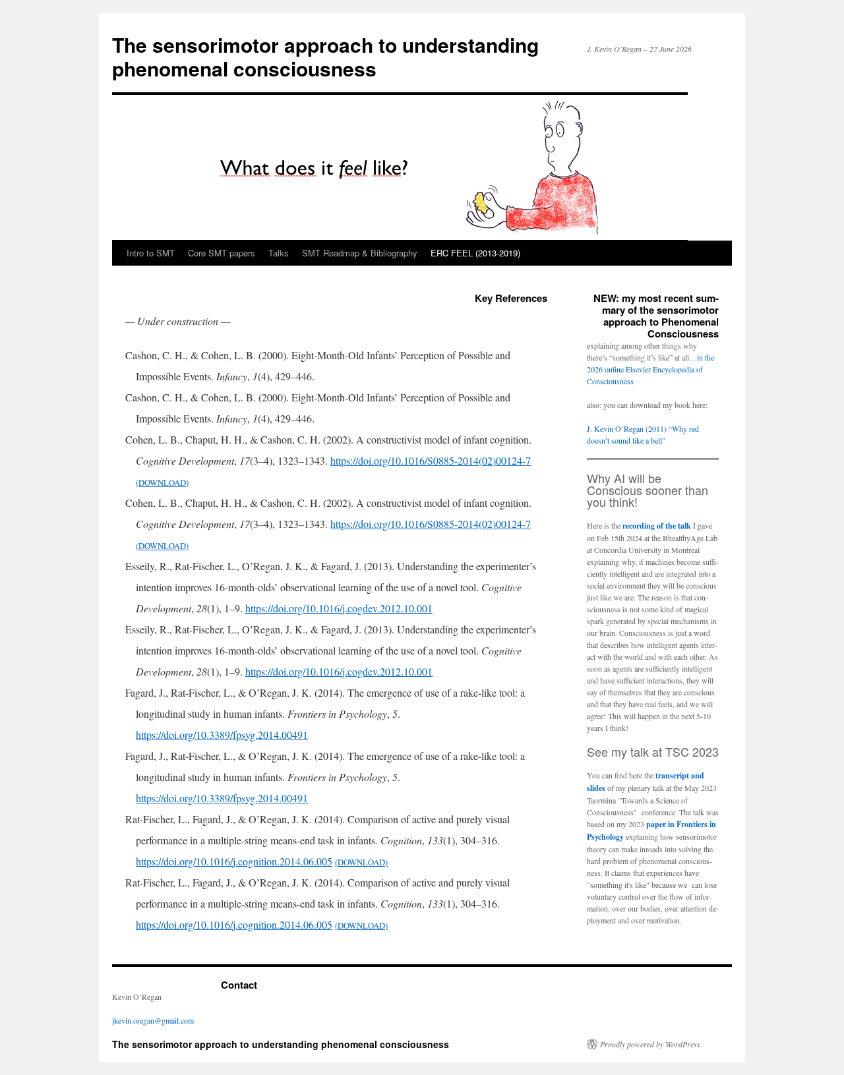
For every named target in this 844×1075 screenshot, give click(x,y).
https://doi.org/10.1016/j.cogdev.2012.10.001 (339, 608)
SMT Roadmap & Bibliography (359, 253)
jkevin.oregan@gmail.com (153, 1020)
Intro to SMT (151, 253)
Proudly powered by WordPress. (651, 1044)
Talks (278, 253)
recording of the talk (656, 525)
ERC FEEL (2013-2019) (475, 253)
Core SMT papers (221, 253)
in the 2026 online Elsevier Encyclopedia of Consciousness (650, 369)
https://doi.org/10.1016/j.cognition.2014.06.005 (234, 861)
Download (162, 482)
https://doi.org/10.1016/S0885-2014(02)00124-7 (430, 460)
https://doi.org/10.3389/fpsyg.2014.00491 (222, 734)
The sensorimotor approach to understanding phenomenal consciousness (325, 56)
